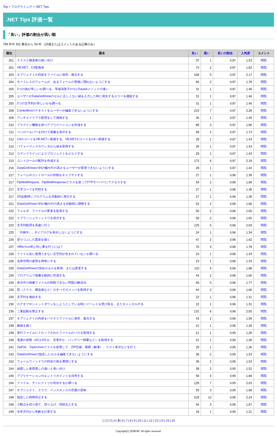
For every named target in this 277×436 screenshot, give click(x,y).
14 (162, 420)
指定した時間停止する (32, 397)
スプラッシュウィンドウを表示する (41, 218)
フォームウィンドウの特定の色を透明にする (47, 361)
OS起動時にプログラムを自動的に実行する (46, 196)
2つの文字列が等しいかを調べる (39, 103)
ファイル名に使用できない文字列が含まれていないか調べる (57, 253)
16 (173, 420)
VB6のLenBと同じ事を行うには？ (40, 246)
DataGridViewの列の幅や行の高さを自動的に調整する (53, 203)
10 (139, 420)
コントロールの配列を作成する (38, 160)
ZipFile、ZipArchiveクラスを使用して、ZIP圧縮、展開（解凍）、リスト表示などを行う (76, 347)
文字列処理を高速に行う (33, 225)
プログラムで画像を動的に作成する (41, 275)
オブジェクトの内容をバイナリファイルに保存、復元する (56, 318)
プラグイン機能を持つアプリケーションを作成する (51, 124)
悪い (207, 53)
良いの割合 (225, 53)
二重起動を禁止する (30, 311)
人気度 (245, 53)
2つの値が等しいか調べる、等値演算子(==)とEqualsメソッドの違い (63, 89)
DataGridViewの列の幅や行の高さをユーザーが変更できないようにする (65, 167)
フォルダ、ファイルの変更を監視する (42, 210)
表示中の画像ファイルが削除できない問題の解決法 (51, 282)
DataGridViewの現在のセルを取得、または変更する (52, 268)
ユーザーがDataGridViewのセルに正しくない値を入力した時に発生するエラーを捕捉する (77, 96)
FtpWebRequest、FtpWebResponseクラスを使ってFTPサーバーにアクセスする (71, 182)
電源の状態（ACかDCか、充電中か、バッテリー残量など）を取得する (65, 339)
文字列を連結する (29, 296)
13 (156, 420)
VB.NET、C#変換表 (30, 67)
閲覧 (264, 60)
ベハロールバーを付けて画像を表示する (44, 132)
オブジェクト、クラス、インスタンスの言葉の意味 (51, 390)
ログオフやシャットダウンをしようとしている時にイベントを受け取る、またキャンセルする (80, 304)
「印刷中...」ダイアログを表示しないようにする (50, 232)
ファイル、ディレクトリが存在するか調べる (47, 382)
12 (150, 420)
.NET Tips (42, 6)
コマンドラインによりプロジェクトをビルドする (50, 153)
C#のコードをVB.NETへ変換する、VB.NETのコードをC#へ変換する (63, 139)
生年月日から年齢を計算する (36, 411)
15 (167, 420)
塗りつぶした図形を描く (33, 239)
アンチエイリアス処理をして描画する (42, 117)
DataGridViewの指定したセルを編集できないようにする (55, 354)
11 (145, 420)
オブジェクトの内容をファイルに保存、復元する (50, 74)
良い (195, 53)
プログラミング (21, 6)
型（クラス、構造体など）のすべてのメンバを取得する (54, 289)
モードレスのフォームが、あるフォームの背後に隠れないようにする (63, 81)
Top (5, 6)
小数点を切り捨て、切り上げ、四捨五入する (47, 404)
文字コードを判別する (32, 189)
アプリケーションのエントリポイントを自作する (50, 375)
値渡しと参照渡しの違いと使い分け (41, 368)
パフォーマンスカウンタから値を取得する (45, 146)
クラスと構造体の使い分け (35, 60)
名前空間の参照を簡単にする (36, 261)
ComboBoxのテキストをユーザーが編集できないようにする (57, 110)
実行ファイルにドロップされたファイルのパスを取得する (56, 332)
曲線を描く (24, 325)
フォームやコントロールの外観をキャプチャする (50, 175)
